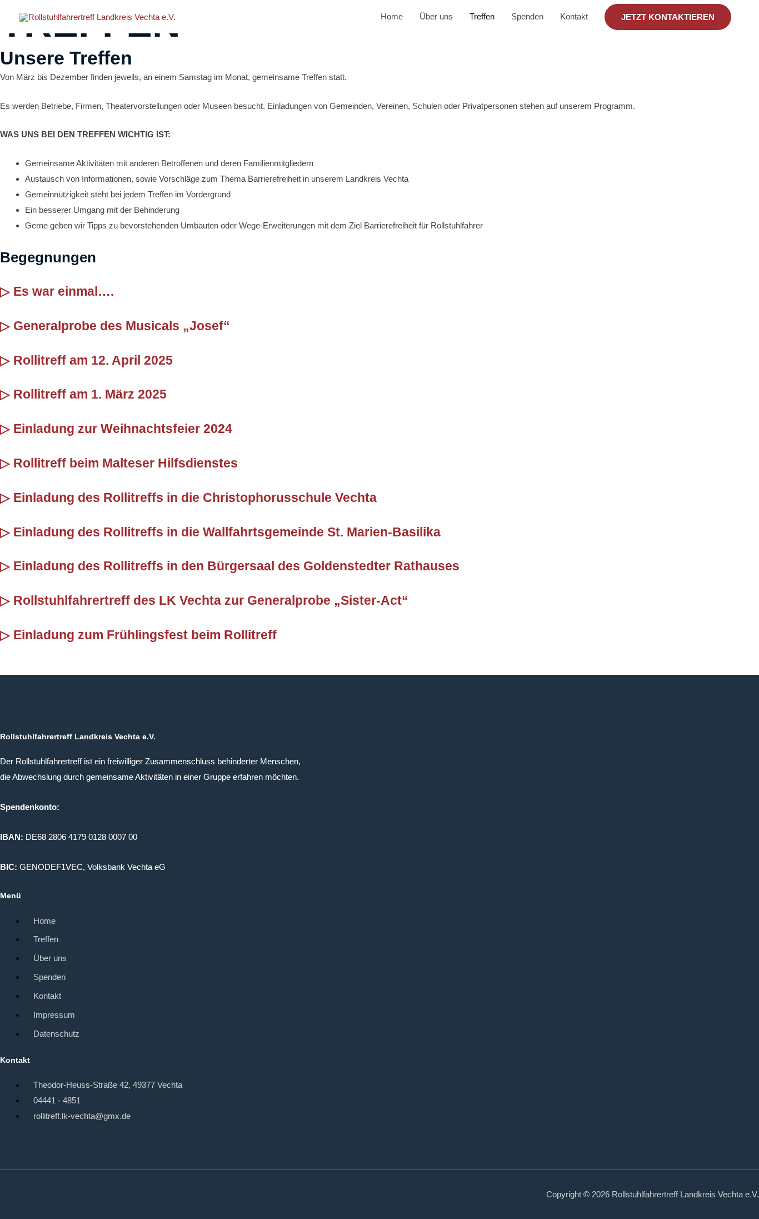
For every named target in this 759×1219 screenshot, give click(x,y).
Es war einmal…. (63, 291)
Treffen (482, 16)
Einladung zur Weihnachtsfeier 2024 (122, 429)
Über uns (436, 16)
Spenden (527, 16)
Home (392, 16)
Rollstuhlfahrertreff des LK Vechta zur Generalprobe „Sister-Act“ (210, 601)
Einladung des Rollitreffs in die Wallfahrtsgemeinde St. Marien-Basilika (227, 532)
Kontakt (574, 16)
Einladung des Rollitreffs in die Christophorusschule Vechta (195, 498)
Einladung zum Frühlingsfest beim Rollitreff (145, 635)
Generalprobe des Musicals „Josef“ (121, 326)
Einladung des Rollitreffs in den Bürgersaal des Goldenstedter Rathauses (236, 566)
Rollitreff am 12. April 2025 (93, 360)
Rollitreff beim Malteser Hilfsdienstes (125, 463)
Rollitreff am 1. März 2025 (90, 394)
